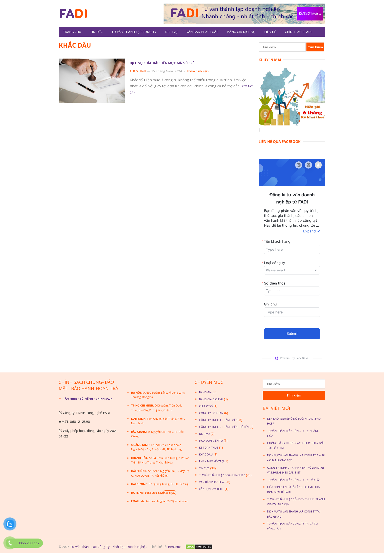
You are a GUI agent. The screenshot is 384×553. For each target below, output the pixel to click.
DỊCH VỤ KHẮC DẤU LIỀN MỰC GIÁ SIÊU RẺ (162, 63)
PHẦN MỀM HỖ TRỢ (211, 461)
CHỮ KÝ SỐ (206, 406)
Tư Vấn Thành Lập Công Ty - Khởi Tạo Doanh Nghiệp (108, 547)
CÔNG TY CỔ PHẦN (211, 413)
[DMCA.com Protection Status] (198, 548)
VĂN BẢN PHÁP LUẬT (202, 32)
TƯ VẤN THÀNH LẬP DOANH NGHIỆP (222, 475)
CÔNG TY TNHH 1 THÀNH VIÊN (218, 420)
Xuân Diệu (138, 71)
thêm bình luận (198, 71)
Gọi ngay (169, 493)
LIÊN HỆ (270, 32)
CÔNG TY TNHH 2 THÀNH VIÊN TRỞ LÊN (224, 427)
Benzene (174, 547)
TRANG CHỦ (72, 32)
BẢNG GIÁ (205, 392)
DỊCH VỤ (171, 32)
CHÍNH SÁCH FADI (298, 32)
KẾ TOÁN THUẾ (208, 447)
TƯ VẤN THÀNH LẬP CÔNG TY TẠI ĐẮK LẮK (293, 480)
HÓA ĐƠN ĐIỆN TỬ (211, 441)
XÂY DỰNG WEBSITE (211, 489)
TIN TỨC (96, 32)
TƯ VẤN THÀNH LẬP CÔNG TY (134, 32)
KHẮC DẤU (206, 454)
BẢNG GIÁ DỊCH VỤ (241, 32)
